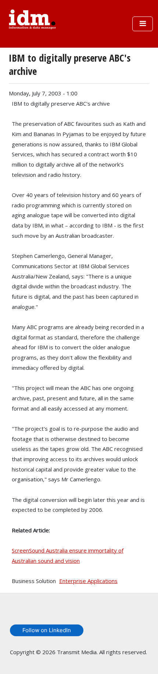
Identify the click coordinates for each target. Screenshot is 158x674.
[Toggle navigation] (142, 24)
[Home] (32, 18)
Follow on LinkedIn (46, 630)
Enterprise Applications (88, 580)
